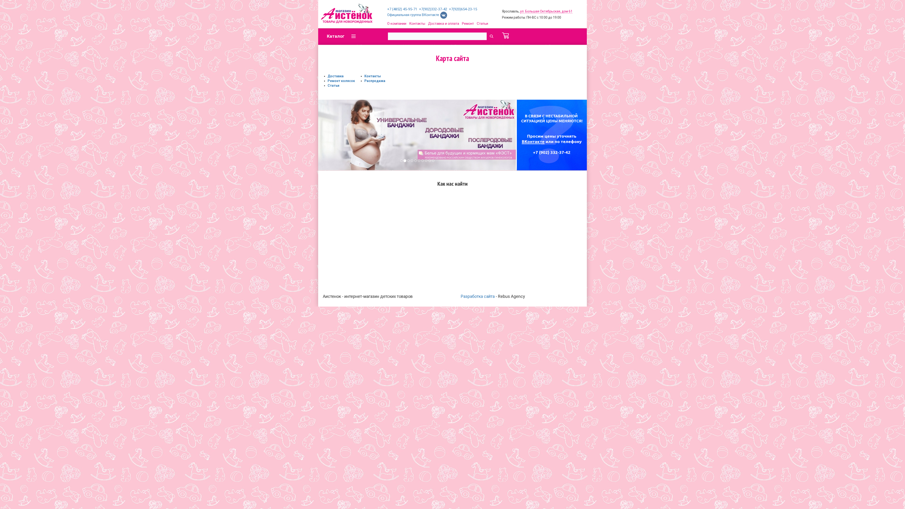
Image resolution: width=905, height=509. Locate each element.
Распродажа (374, 81)
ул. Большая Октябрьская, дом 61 (546, 11)
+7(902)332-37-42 (433, 9)
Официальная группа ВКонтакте (413, 15)
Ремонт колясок (341, 81)
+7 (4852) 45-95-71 (402, 9)
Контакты (417, 23)
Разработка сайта (478, 296)
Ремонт (468, 23)
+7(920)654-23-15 (463, 9)
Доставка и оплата (443, 23)
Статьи (482, 23)
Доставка (336, 76)
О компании (396, 23)
